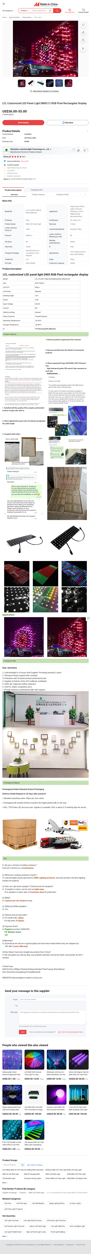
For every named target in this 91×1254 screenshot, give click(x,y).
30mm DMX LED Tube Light (56, 1178)
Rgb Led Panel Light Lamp (36, 1232)
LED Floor (7, 1203)
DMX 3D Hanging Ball (32, 1174)
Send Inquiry (23, 122)
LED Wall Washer (38, 1203)
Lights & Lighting (14, 17)
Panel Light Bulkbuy (58, 1232)
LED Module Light (8, 1178)
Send (23, 1032)
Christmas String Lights (32, 1178)
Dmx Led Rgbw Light (77, 1226)
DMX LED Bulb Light (53, 1174)
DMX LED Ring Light (74, 1170)
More (4, 1236)
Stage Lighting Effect (57, 1203)
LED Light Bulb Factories (33, 1220)
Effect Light (37, 17)
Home (4, 17)
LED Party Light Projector (13, 1209)
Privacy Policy (80, 1245)
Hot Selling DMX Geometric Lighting (35, 1170)
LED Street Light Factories (56, 1220)
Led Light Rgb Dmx (58, 1226)
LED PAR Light (21, 1203)
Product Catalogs (35, 1165)
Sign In (6, 179)
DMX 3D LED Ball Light (10, 1174)
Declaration (70, 1245)
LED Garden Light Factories (14, 1226)
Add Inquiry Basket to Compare (46, 91)
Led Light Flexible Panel (12, 1232)
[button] (81, 194)
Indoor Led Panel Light (37, 1226)
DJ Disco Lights (75, 1203)
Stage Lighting (26, 17)
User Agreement (59, 1245)
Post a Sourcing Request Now (70, 1032)
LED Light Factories (11, 1220)
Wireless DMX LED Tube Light (56, 1170)
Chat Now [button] (69, 123)
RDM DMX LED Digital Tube (77, 1178)
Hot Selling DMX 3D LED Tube (13, 1170)
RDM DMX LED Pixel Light (76, 1174)
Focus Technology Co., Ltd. (30, 1245)
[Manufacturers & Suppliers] (45, 4)
